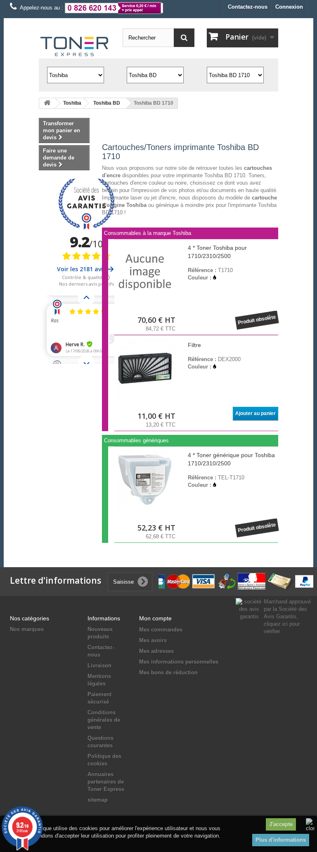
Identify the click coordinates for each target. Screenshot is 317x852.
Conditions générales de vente (104, 719)
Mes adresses (156, 651)
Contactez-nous (247, 7)
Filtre (194, 345)
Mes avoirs (153, 640)
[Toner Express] (74, 47)
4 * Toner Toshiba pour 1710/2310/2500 (217, 251)
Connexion (289, 7)
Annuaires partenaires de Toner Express (106, 781)
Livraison (99, 665)
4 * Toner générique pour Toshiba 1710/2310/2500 (231, 459)
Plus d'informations (280, 840)
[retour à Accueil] (47, 103)
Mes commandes (160, 630)
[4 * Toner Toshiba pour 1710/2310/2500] (144, 272)
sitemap (98, 800)
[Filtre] (144, 368)
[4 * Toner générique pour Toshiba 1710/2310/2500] (144, 479)
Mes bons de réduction (168, 672)
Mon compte (155, 618)
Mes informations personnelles (178, 662)
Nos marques (27, 629)
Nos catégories (29, 618)
